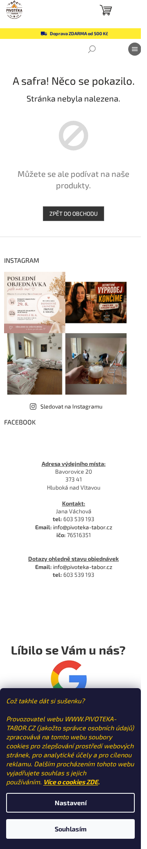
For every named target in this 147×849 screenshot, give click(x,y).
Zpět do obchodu (73, 213)
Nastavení (71, 802)
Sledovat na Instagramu (71, 406)
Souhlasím (71, 829)
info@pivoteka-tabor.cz (82, 527)
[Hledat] (92, 49)
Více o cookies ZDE (70, 782)
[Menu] (135, 49)
